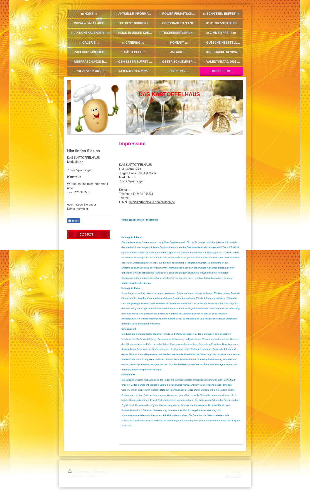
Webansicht (233, 476)
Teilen (75, 220)
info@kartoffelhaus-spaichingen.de (152, 202)
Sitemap (101, 471)
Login (238, 471)
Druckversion (82, 471)
